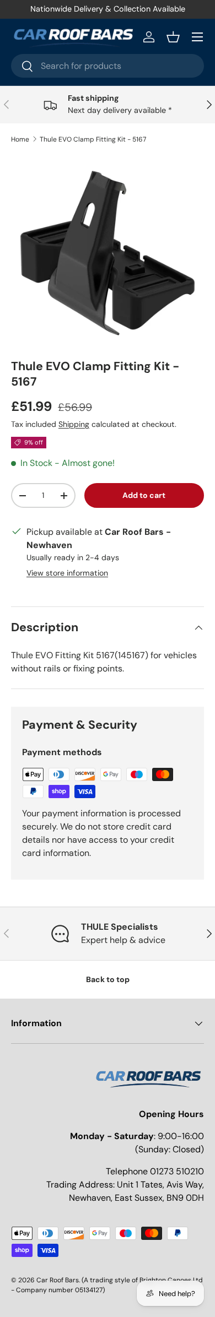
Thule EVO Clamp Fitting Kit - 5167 (93, 139)
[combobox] (107, 66)
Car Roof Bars (57, 1280)
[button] (173, 37)
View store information (67, 573)
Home (20, 139)
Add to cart (143, 495)
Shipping (73, 424)
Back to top (108, 979)
